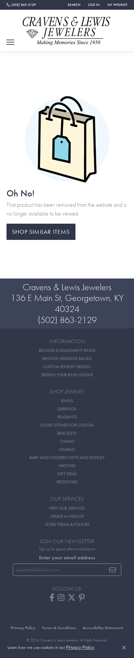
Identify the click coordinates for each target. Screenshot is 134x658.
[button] (73, 5)
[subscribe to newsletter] (112, 570)
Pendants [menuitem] (67, 417)
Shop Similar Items (41, 231)
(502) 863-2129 (67, 320)
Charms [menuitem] (67, 449)
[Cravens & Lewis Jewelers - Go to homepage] (67, 28)
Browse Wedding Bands (67, 358)
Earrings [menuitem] (67, 409)
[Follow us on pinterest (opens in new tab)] (82, 598)
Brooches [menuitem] (67, 482)
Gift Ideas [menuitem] (67, 474)
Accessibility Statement (103, 627)
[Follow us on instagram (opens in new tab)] (61, 598)
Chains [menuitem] (67, 441)
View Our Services (67, 508)
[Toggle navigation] (10, 42)
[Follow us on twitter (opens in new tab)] (71, 598)
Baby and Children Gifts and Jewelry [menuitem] (67, 457)
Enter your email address (67, 558)
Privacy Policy (23, 627)
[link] (21, 5)
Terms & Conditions (59, 627)
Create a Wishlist (67, 516)
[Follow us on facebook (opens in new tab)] (51, 598)
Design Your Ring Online (67, 375)
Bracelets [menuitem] (67, 433)
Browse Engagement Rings (67, 350)
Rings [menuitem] (67, 400)
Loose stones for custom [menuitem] (67, 425)
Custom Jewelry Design (67, 366)
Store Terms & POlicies (67, 524)
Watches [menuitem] (67, 465)
